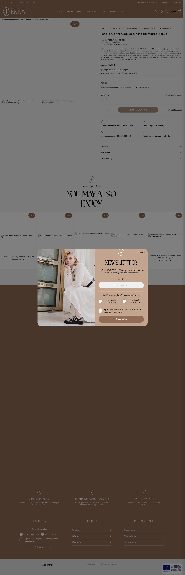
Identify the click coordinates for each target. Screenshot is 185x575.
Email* (121, 279)
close (140, 252)
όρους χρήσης (115, 312)
